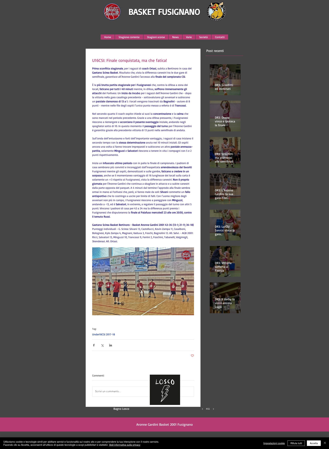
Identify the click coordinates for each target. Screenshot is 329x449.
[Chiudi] (325, 443)
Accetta (314, 443)
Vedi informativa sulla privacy (124, 444)
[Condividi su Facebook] (93, 345)
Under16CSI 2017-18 (103, 334)
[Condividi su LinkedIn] (110, 345)
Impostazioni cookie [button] (274, 443)
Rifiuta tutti (296, 443)
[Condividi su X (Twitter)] (102, 345)
